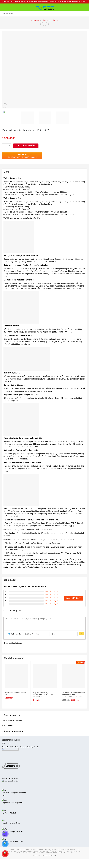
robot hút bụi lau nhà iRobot (64, 565)
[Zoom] (5, 105)
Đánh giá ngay (73, 598)
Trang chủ (34, 20)
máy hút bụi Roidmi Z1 (29, 466)
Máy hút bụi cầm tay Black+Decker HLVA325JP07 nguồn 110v (43, 695)
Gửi (81, 634)
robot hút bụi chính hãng (25, 567)
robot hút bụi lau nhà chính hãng (27, 523)
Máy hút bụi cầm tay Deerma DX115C (15, 694)
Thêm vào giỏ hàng (26, 146)
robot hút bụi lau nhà (26, 562)
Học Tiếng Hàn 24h (49, 856)
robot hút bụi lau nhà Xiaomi (38, 565)
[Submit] (85, 13)
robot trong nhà (50, 567)
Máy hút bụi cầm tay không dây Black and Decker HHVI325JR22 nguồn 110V (73, 695)
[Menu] (3, 7)
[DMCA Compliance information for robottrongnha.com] (11, 766)
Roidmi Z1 (11, 269)
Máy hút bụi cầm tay (50, 20)
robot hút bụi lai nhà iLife (62, 562)
